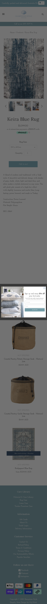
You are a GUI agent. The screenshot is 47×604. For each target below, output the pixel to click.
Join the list (34, 309)
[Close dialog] (44, 288)
